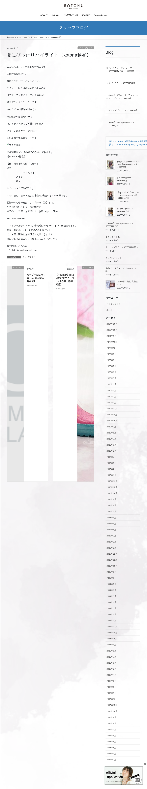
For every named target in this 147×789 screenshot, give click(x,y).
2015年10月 (112, 711)
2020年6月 (111, 372)
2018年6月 (111, 517)
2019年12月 (112, 408)
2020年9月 (111, 354)
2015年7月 (111, 729)
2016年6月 (111, 663)
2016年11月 (112, 632)
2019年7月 (111, 439)
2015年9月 (111, 717)
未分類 (110, 310)
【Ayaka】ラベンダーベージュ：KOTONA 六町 (121, 124)
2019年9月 (111, 427)
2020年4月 (111, 384)
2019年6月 (111, 445)
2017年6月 (111, 590)
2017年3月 (111, 608)
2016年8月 (111, 651)
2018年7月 (111, 511)
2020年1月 (111, 402)
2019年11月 (112, 414)
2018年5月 (111, 524)
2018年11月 (112, 487)
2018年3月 (111, 536)
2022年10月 (112, 330)
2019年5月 (111, 451)
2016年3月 (111, 681)
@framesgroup (116, 141)
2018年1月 (111, 548)
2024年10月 (112, 324)
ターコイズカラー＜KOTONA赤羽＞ (122, 247)
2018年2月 (111, 542)
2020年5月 (111, 378)
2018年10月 (112, 493)
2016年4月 (111, 675)
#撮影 (128, 141)
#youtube (135, 141)
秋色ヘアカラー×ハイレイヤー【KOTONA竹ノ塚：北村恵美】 (121, 69)
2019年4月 (111, 457)
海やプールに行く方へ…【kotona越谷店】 (36, 278)
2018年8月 (111, 505)
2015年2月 (111, 760)
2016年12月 (112, 626)
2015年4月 (111, 747)
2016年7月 (111, 657)
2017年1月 (111, 620)
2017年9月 (111, 572)
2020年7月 (111, 366)
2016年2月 (111, 687)
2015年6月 (111, 735)
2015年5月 (111, 741)
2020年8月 (111, 360)
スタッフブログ (85, 48)
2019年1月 (111, 475)
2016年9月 (111, 644)
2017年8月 (111, 578)
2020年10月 (112, 348)
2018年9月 (111, 499)
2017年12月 (112, 554)
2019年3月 (111, 463)
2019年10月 (112, 421)
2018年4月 (111, 530)
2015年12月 (112, 699)
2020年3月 (111, 390)
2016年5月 (111, 669)
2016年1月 (111, 693)
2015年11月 (112, 705)
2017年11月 (112, 560)
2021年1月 (111, 336)
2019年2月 (111, 469)
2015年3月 (111, 753)
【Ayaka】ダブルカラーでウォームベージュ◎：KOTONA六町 (122, 97)
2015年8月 (111, 723)
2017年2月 (111, 614)
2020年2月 (111, 396)
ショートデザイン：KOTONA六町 (122, 110)
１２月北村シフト (114, 258)
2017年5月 (111, 596)
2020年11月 (112, 342)
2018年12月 (112, 481)
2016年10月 (112, 638)
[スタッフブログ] (15, 271)
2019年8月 (111, 433)
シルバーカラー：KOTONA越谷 (121, 83)
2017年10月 (112, 566)
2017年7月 (111, 584)
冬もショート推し (114, 237)
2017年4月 (111, 602)
